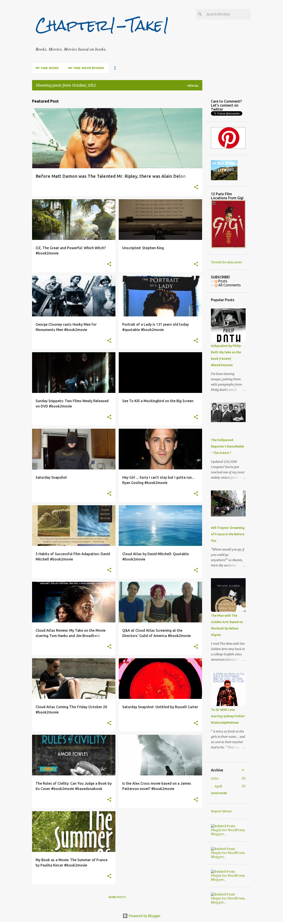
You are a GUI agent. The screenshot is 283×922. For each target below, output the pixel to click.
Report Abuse (221, 811)
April (218, 786)
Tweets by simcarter (226, 262)
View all (193, 85)
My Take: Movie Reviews (86, 68)
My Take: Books (47, 68)
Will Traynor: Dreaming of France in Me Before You (228, 534)
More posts (117, 897)
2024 (214, 778)
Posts (222, 281)
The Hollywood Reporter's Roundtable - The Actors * (227, 446)
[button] (196, 187)
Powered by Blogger (144, 916)
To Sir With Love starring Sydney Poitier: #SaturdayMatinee (228, 716)
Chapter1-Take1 (103, 25)
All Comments (229, 285)
